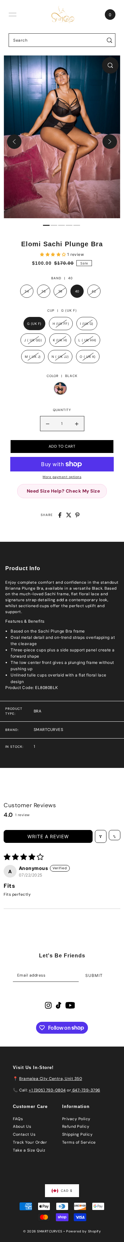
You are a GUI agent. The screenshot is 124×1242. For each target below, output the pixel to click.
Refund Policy (76, 1126)
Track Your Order (30, 1142)
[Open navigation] (13, 14)
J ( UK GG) (33, 340)
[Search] (109, 40)
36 (43, 291)
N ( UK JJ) (60, 357)
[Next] (110, 141)
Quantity (62, 410)
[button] (53, 254)
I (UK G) (87, 324)
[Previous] (14, 141)
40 (77, 291)
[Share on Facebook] (59, 515)
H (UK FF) (61, 324)
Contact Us (24, 1134)
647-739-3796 (85, 1090)
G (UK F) (34, 324)
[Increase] (76, 423)
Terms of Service (79, 1142)
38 (60, 291)
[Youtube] (70, 1005)
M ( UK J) (33, 357)
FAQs (18, 1118)
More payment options (62, 477)
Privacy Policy (76, 1118)
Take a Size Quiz (29, 1150)
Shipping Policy (77, 1134)
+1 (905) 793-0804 (47, 1090)
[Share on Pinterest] (77, 515)
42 (94, 291)
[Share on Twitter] (68, 515)
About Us (22, 1126)
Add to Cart (62, 446)
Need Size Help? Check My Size (63, 491)
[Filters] (100, 836)
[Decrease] (47, 423)
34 (26, 291)
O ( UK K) (88, 357)
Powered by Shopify (83, 1231)
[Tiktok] (58, 1005)
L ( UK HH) (87, 340)
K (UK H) (60, 340)
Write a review (48, 836)
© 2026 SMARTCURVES (43, 1231)
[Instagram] (48, 1005)
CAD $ (66, 1191)
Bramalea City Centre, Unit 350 (50, 1078)
